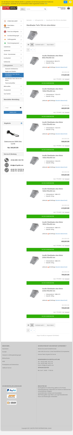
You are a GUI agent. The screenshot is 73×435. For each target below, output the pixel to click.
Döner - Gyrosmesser (9, 54)
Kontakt (4, 351)
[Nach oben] (68, 432)
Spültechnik (7, 50)
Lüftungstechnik (8, 65)
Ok (65, 2)
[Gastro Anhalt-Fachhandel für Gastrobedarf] (9, 8)
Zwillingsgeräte (11, 39)
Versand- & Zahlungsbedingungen (11, 355)
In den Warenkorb (48, 83)
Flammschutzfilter (10, 83)
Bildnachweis (6, 358)
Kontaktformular (51, 348)
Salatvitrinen (7, 47)
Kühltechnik (7, 62)
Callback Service (6, 367)
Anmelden (13, 112)
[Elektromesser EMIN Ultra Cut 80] (13, 132)
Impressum (5, 348)
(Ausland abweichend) (61, 67)
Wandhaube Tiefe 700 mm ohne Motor (12, 75)
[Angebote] (21, 123)
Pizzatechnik (7, 90)
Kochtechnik (7, 58)
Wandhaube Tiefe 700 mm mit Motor (13, 79)
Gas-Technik (7, 94)
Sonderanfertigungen (13, 35)
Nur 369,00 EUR (13, 148)
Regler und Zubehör (10, 71)
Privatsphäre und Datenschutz (10, 364)
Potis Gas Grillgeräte (13, 31)
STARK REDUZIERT (12, 21)
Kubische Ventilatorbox (11, 68)
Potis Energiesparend (13, 43)
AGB (3, 361)
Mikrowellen (7, 86)
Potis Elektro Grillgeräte (9, 26)
